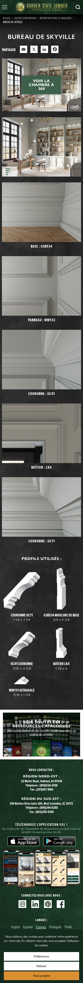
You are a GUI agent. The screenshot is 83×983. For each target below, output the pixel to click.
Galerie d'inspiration (25, 18)
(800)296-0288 (49, 807)
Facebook (60, 904)
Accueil (6, 18)
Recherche (78, 7)
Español (28, 926)
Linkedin (35, 904)
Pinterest (48, 904)
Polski (68, 926)
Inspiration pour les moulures (56, 18)
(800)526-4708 (49, 785)
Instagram (22, 904)
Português (55, 926)
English (15, 926)
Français (41, 926)
